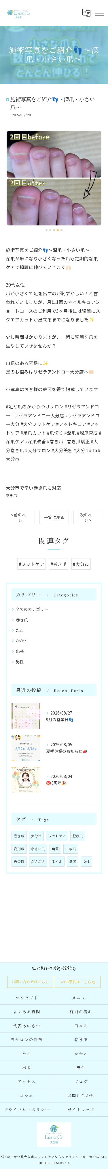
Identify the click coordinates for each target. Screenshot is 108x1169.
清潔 (72, 861)
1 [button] (47, 230)
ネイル (57, 861)
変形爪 (19, 848)
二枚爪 (71, 848)
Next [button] (96, 180)
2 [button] (50, 230)
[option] (54, 178)
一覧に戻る (54, 517)
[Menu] (99, 13)
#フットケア (31, 564)
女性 (86, 861)
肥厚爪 (78, 835)
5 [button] (61, 230)
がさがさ (38, 861)
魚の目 (19, 861)
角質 (55, 848)
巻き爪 (11, 495)
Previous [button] (11, 180)
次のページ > (88, 517)
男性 (20, 661)
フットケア (57, 835)
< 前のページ (20, 517)
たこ (20, 630)
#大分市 (81, 564)
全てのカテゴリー (32, 609)
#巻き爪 (58, 564)
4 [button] (58, 230)
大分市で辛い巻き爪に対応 (33, 487)
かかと (22, 640)
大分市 (36, 835)
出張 (20, 651)
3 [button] (54, 230)
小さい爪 (38, 848)
